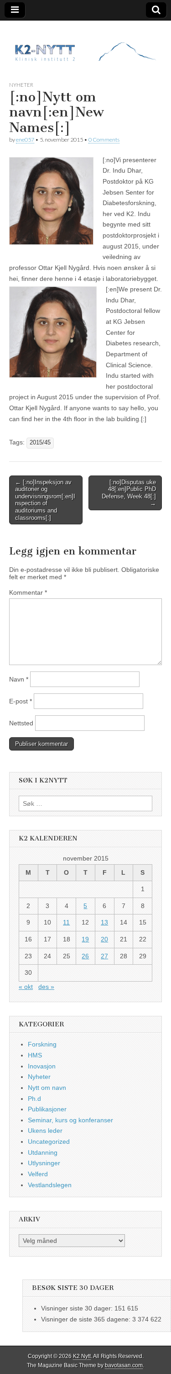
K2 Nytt (82, 1356)
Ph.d (34, 1098)
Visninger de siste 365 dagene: (86, 1319)
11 (66, 922)
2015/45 (40, 442)
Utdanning (42, 1152)
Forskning (42, 1044)
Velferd (38, 1174)
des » (46, 986)
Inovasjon (42, 1066)
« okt (26, 986)
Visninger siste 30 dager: (77, 1308)
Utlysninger (44, 1163)
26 (85, 956)
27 (104, 956)
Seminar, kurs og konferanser (70, 1120)
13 (104, 922)
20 (104, 939)
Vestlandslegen (50, 1185)
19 (85, 939)
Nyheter (21, 85)
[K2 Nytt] (85, 44)
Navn (18, 679)
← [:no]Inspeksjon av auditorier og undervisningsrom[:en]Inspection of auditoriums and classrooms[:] (45, 500)
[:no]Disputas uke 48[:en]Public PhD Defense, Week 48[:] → (129, 493)
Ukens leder (45, 1130)
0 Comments (103, 139)
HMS (35, 1055)
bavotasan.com (124, 1365)
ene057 (25, 139)
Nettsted (21, 723)
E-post (20, 701)
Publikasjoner (47, 1109)
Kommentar (28, 592)
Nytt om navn (47, 1087)
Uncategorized (49, 1141)
